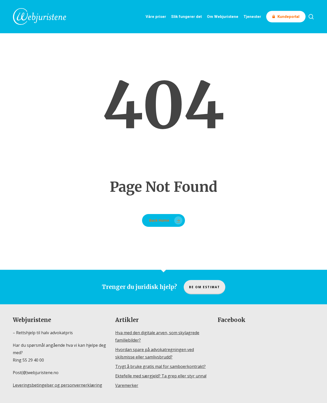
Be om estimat (204, 287)
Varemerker (126, 385)
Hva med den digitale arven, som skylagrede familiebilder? (157, 336)
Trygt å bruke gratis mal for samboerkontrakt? (160, 366)
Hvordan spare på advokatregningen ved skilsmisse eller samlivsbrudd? (154, 353)
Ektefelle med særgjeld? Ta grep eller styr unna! (160, 376)
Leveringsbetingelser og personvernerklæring (57, 385)
